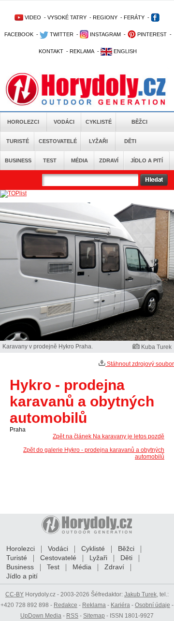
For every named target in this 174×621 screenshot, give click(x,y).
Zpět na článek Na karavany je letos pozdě (108, 436)
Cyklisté (99, 122)
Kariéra (120, 605)
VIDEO (32, 17)
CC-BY (14, 594)
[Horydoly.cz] (87, 86)
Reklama (94, 605)
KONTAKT (51, 51)
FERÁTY (134, 17)
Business (18, 160)
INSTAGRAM (104, 34)
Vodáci (64, 122)
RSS (72, 615)
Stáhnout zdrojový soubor (139, 364)
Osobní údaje (152, 605)
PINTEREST (151, 34)
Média (79, 160)
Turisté (17, 141)
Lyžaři (98, 141)
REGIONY (105, 17)
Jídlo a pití (146, 160)
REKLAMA (82, 51)
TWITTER (60, 34)
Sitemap (94, 615)
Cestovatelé (58, 141)
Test (50, 160)
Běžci (139, 122)
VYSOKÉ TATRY (67, 17)
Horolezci (23, 122)
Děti (130, 141)
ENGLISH (124, 51)
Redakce (65, 605)
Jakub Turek (140, 594)
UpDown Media (40, 615)
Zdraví (108, 160)
